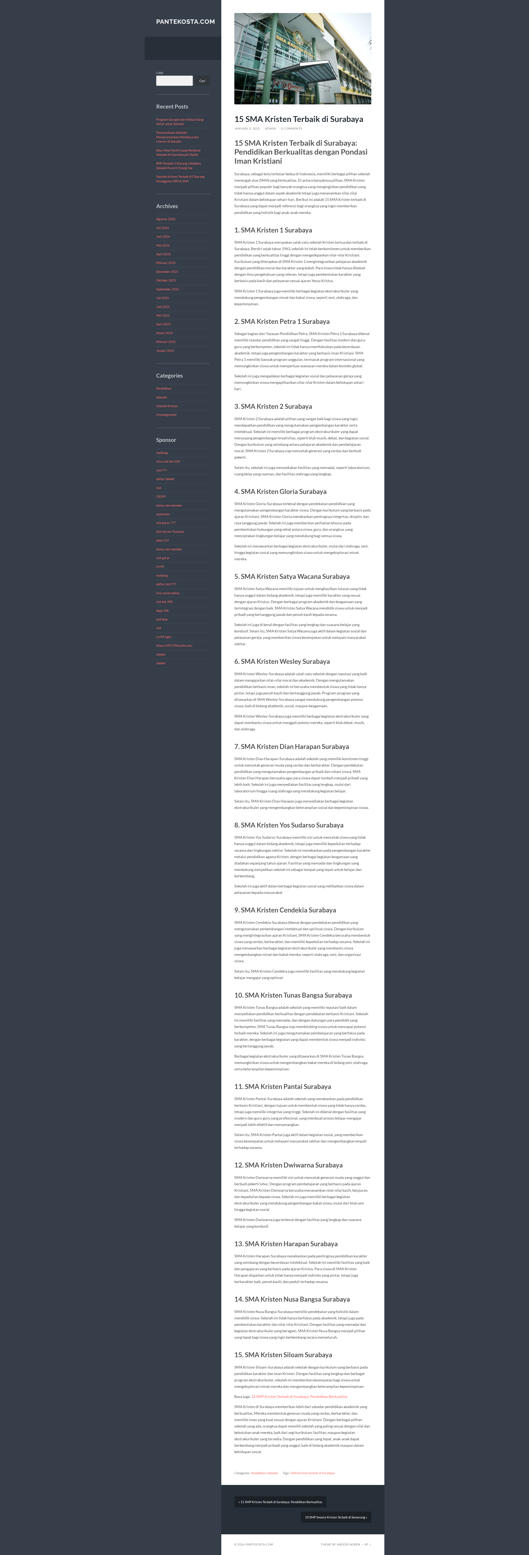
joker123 (162, 540)
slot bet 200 (164, 601)
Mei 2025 (163, 315)
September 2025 (167, 289)
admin (270, 128)
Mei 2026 (163, 245)
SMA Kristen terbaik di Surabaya (312, 1473)
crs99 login (163, 637)
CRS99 (161, 496)
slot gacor (163, 558)
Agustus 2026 (165, 219)
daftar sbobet (165, 479)
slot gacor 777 (166, 523)
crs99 (160, 566)
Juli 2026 (162, 228)
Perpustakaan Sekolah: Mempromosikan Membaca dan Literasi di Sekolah (177, 137)
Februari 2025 (166, 341)
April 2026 (163, 254)
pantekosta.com (185, 21)
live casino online (167, 593)
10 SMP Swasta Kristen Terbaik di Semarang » (336, 1517)
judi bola (162, 619)
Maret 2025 (164, 333)
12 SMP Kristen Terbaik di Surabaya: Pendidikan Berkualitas (299, 1396)
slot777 (161, 470)
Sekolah (161, 397)
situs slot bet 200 (168, 461)
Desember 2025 (167, 271)
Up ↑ (367, 1544)
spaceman (163, 514)
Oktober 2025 (166, 280)
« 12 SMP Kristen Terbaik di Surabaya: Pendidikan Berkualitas (280, 1502)
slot (158, 488)
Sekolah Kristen (167, 406)
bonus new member (169, 505)
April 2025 (163, 324)
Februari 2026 (166, 263)
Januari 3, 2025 (247, 128)
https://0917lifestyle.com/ (174, 645)
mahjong (162, 452)
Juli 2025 (162, 298)
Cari (159, 73)
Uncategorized (166, 414)
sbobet (161, 654)
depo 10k (162, 610)
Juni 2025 (163, 307)
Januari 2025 (165, 350)
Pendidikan (163, 388)
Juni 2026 (163, 236)
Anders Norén (348, 1544)
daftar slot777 (166, 584)
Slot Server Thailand (170, 531)
